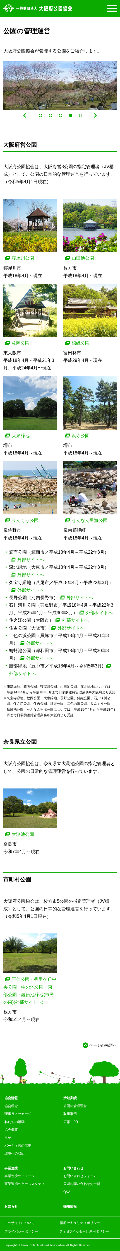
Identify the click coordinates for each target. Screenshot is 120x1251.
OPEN (111, 8)
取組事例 (70, 1114)
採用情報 (70, 1206)
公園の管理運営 (75, 1106)
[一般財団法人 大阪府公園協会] (37, 8)
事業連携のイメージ (19, 1176)
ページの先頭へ (103, 1045)
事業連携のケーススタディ (24, 1184)
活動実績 (70, 1098)
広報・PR (70, 1122)
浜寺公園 (81, 435)
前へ (24, 115)
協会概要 (11, 1130)
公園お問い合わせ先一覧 (81, 1184)
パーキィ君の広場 (17, 1146)
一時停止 (80, 115)
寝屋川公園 (23, 258)
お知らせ (11, 1206)
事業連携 (11, 1168)
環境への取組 (14, 1153)
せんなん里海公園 (89, 520)
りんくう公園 (25, 520)
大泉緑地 (21, 435)
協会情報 (11, 1098)
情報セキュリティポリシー (80, 1223)
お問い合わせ (73, 1168)
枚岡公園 (21, 343)
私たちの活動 (14, 1122)
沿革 (7, 1137)
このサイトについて (19, 1223)
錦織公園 (81, 343)
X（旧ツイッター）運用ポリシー (84, 1231)
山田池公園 (83, 258)
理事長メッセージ (17, 1114)
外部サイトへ (30, 559)
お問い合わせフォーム (80, 1176)
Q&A (66, 1192)
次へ (95, 115)
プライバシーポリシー (21, 1231)
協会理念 (11, 1106)
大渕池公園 (23, 834)
